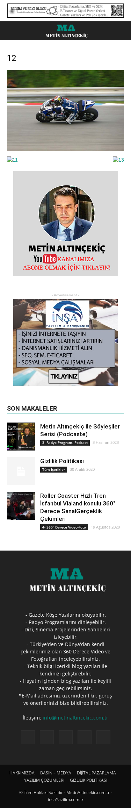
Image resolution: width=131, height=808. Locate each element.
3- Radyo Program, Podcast (65, 442)
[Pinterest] (66, 737)
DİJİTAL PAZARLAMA (96, 773)
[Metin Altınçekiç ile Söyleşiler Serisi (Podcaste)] (21, 437)
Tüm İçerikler (53, 469)
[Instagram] (47, 737)
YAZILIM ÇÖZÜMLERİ (44, 780)
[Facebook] (28, 737)
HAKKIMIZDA (22, 773)
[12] (65, 149)
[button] (121, 30)
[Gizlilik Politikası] (21, 471)
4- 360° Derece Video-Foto (64, 527)
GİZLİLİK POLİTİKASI (88, 780)
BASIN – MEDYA (55, 773)
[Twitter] (85, 737)
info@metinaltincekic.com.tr (75, 717)
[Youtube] (103, 737)
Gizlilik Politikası (62, 461)
